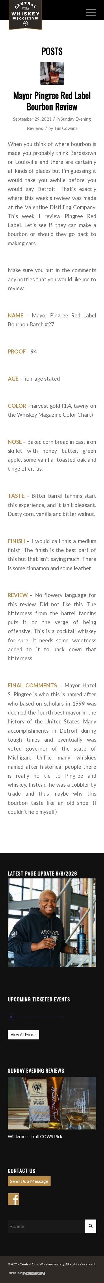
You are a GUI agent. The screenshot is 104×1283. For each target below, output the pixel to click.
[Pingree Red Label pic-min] (52, 73)
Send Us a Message (29, 1181)
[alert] (52, 1016)
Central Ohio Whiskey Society (42, 1264)
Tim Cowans (65, 128)
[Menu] (88, 11)
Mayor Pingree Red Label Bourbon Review (52, 101)
